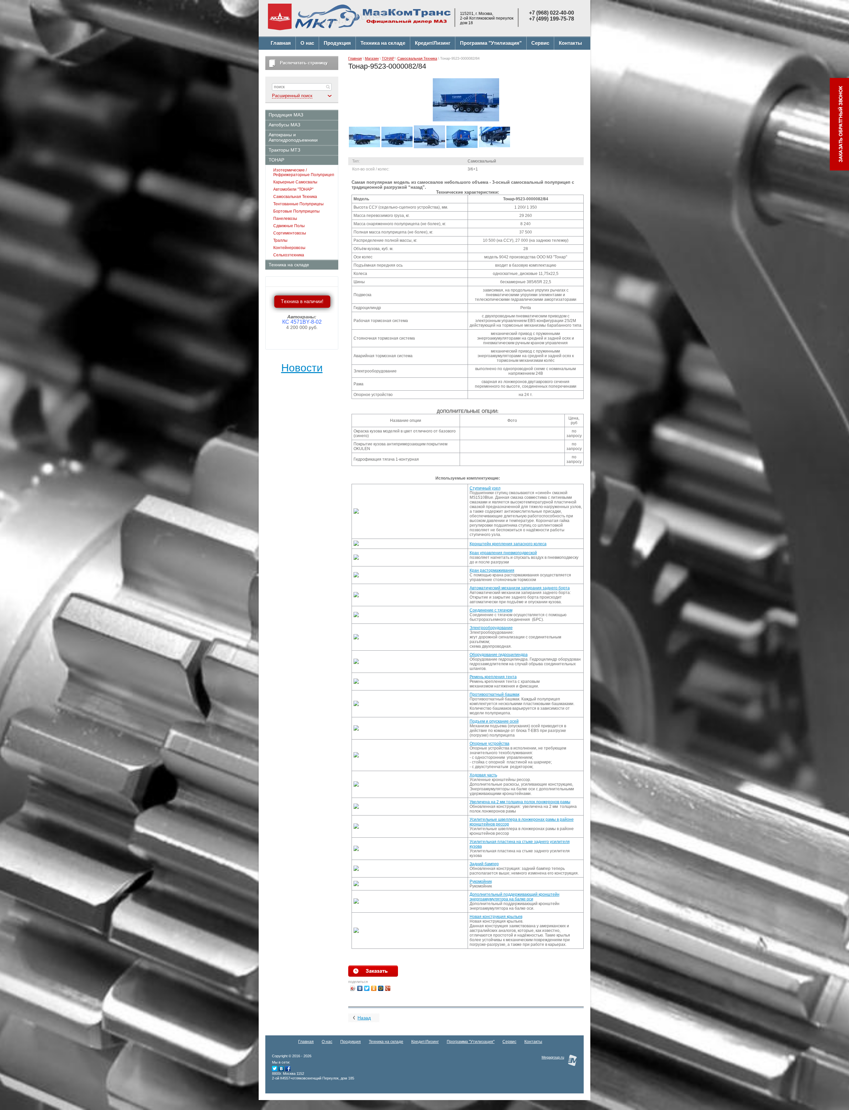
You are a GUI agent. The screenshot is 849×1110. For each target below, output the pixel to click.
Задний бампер (484, 864)
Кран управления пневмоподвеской (503, 553)
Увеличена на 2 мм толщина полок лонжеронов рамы (520, 802)
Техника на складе (386, 1041)
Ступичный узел (485, 488)
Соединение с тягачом (491, 610)
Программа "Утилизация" (470, 1041)
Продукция (350, 1041)
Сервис (509, 1041)
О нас (327, 1041)
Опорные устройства (489, 743)
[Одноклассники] (373, 988)
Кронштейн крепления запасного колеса (508, 544)
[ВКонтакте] (360, 988)
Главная (355, 58)
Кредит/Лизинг (425, 1041)
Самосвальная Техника (417, 58)
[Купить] (373, 971)
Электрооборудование (491, 627)
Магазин (372, 58)
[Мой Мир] (380, 988)
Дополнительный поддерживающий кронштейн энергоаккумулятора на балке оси (514, 896)
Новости (302, 368)
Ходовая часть (483, 775)
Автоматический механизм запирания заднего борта (520, 588)
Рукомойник (481, 881)
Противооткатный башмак (494, 694)
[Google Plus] (387, 988)
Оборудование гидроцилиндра (499, 654)
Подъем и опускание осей (494, 721)
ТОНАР (388, 58)
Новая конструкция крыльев (496, 916)
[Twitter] (366, 988)
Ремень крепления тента (493, 677)
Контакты (533, 1041)
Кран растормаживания (492, 570)
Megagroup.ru (553, 1057)
